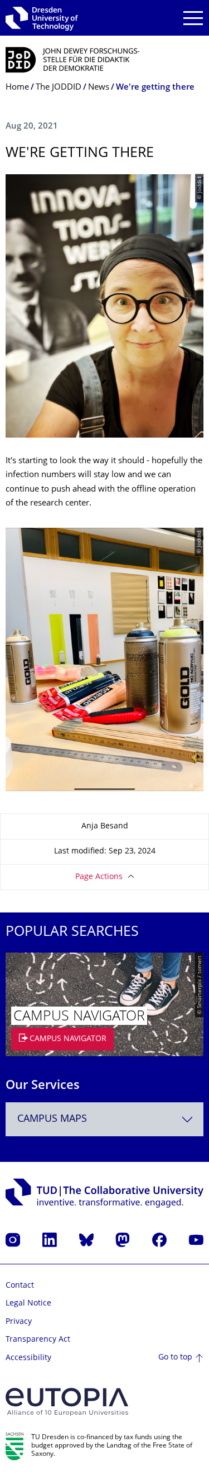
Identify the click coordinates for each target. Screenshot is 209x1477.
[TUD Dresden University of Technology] (42, 17)
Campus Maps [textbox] (52, 1119)
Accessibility (28, 1358)
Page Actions (99, 877)
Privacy (19, 1322)
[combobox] (104, 1119)
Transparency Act (38, 1339)
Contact (20, 1285)
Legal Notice (28, 1303)
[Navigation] (193, 18)
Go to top (175, 1357)
